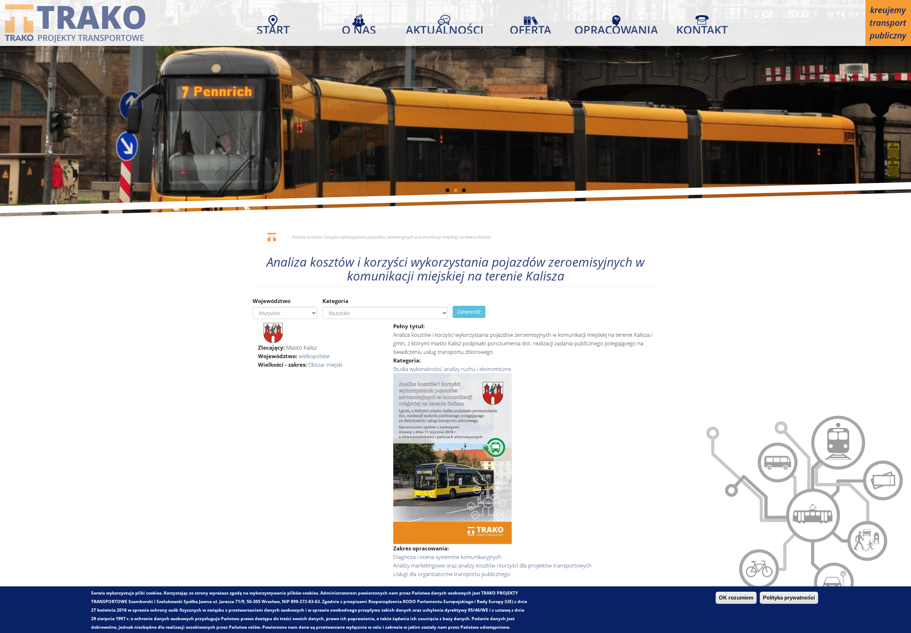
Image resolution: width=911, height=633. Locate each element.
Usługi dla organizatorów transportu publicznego (451, 573)
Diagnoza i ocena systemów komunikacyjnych (447, 556)
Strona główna (271, 237)
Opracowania (616, 27)
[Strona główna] (75, 23)
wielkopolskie (314, 356)
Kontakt (702, 27)
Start (273, 27)
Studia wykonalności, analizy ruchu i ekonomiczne (452, 368)
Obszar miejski (325, 364)
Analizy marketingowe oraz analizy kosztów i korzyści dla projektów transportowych (492, 565)
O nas (359, 27)
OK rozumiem (736, 598)
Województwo (271, 300)
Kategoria (335, 300)
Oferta (530, 27)
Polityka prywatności (789, 598)
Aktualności (445, 27)
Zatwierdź (469, 311)
